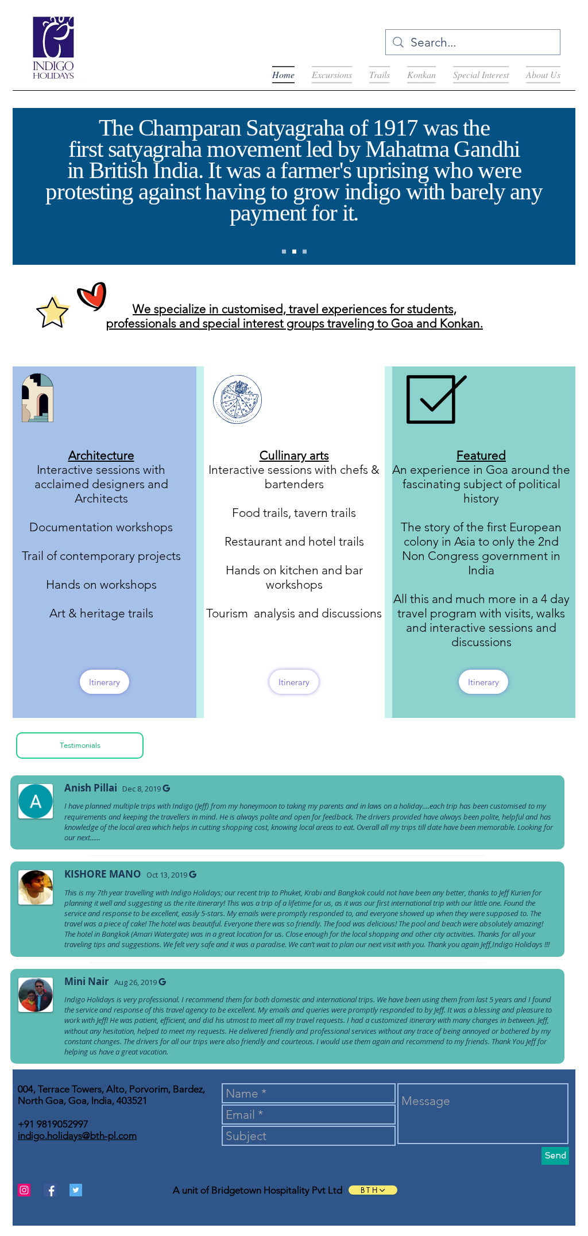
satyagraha (155, 154)
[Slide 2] (294, 252)
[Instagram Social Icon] (24, 1190)
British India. (148, 175)
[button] (80, 745)
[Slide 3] (305, 252)
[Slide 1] (284, 252)
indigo (373, 196)
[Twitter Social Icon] (75, 1190)
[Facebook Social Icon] (50, 1190)
